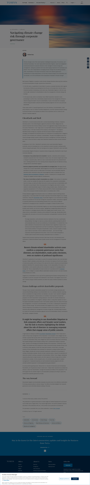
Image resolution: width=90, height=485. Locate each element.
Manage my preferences (64, 478)
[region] (45, 479)
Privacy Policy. (6, 480)
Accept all (75, 478)
